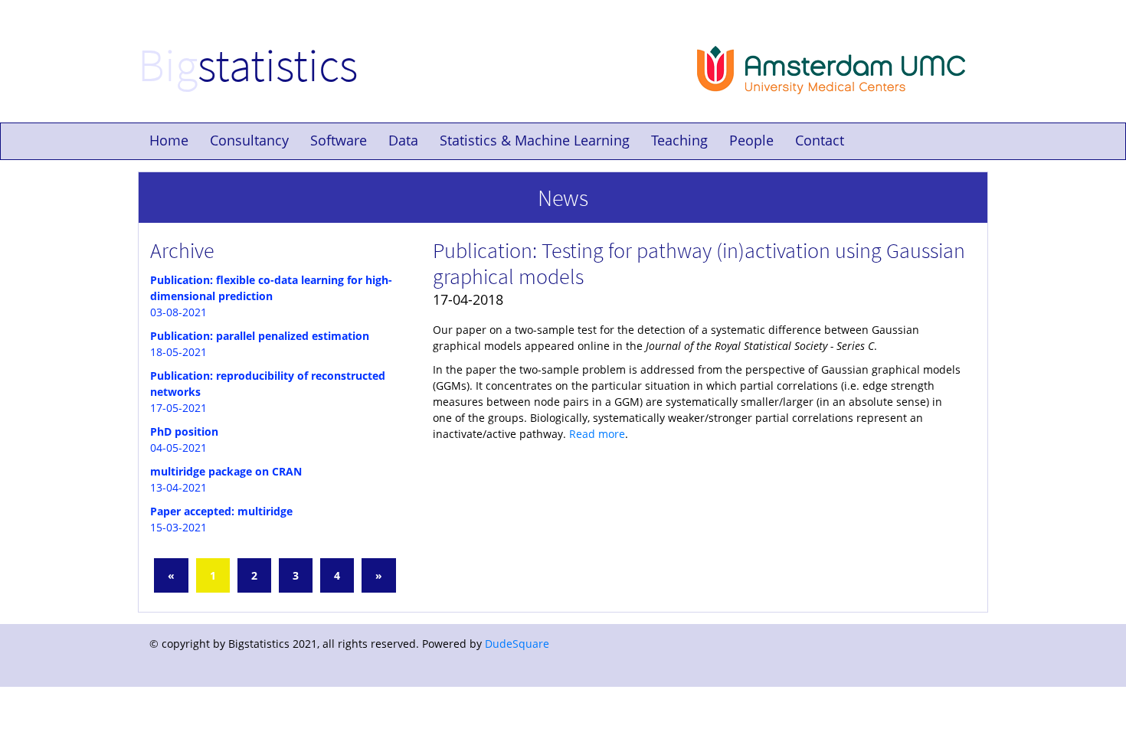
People (751, 140)
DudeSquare (517, 643)
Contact (819, 140)
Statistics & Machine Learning (535, 140)
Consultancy (249, 140)
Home (168, 140)
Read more (597, 433)
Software (338, 140)
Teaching (679, 140)
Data (403, 140)
